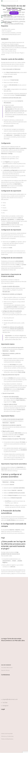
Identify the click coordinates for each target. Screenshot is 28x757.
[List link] (14, 691)
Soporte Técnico (5, 670)
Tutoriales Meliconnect (7, 667)
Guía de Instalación (6, 665)
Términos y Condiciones (7, 736)
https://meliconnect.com (12, 72)
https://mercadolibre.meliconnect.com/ (14, 46)
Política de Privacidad (6, 733)
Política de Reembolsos (7, 739)
